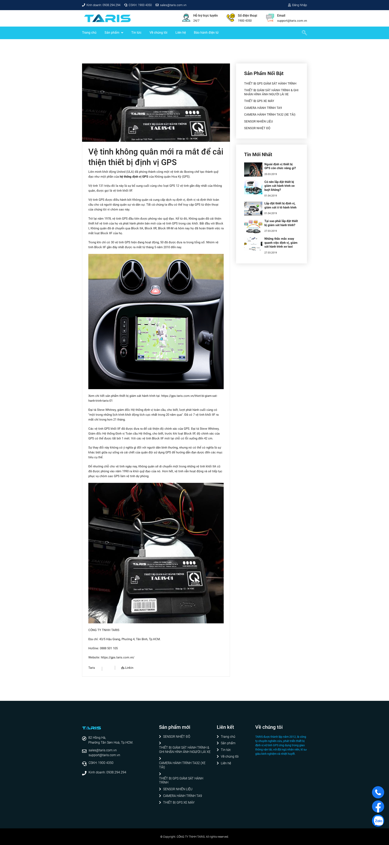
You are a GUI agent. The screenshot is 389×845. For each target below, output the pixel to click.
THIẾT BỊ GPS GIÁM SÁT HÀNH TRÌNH (270, 83)
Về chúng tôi (158, 32)
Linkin (129, 668)
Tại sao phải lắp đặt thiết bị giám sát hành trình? (281, 223)
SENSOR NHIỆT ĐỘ (257, 128)
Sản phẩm (228, 743)
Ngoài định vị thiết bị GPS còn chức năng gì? (280, 166)
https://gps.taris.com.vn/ (117, 657)
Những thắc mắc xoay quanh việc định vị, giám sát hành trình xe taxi (280, 242)
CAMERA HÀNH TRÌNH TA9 (263, 108)
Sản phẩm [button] (112, 32)
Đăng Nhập (299, 5)
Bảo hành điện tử (206, 32)
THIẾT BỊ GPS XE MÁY (259, 101)
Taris (91, 668)
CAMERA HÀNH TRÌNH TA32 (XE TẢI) (269, 114)
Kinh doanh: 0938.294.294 (103, 5)
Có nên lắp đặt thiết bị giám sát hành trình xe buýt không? (279, 186)
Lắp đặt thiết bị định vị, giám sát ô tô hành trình (280, 205)
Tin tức (136, 32)
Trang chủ (89, 32)
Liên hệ (180, 32)
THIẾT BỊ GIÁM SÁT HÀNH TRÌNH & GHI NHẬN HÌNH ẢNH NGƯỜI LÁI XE (271, 92)
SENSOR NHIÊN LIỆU (258, 121)
